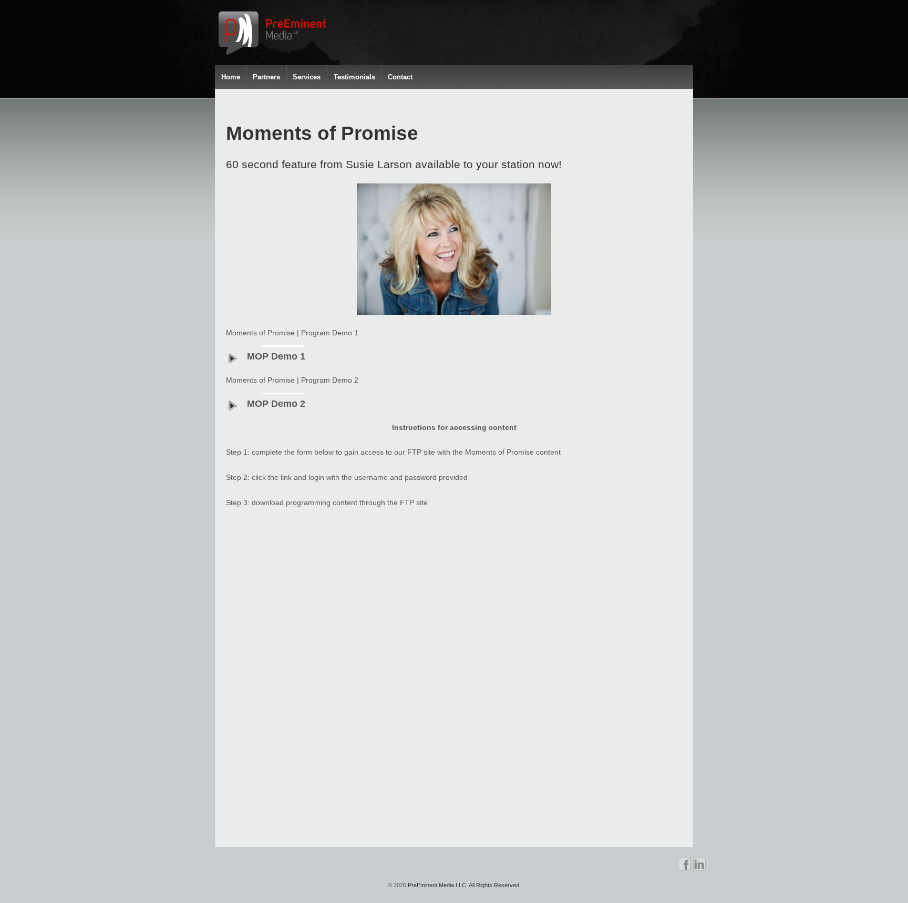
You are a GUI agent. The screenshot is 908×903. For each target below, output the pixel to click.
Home (230, 77)
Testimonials (354, 77)
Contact (400, 77)
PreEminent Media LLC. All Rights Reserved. (463, 885)
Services (307, 77)
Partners (266, 77)
